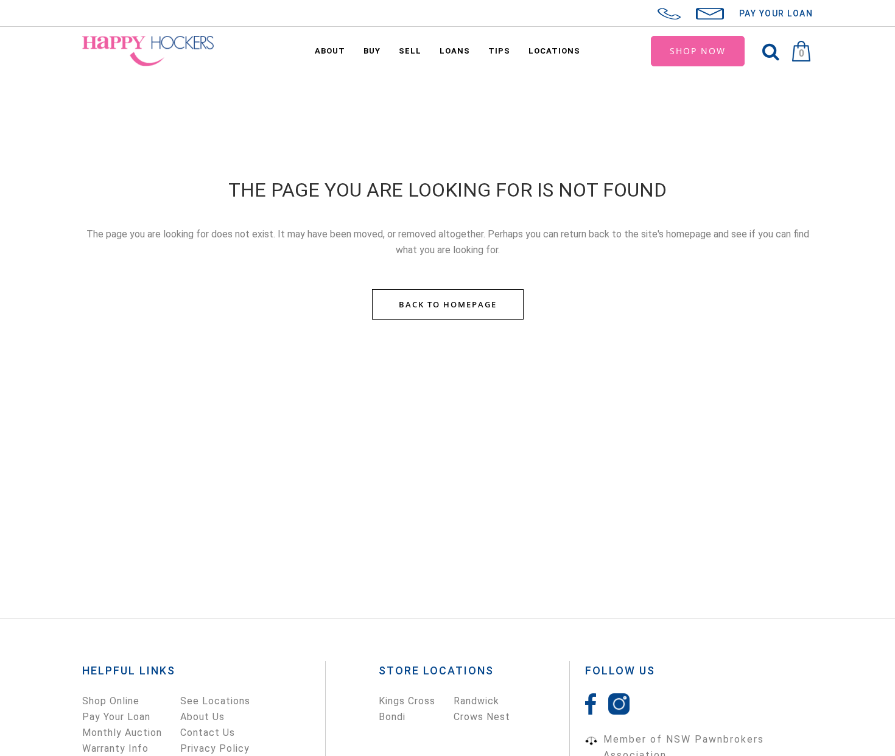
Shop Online (110, 701)
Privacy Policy (215, 748)
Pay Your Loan (116, 717)
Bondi (392, 717)
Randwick (476, 701)
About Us (202, 717)
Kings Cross (407, 701)
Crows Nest (482, 717)
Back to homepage (448, 304)
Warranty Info (115, 748)
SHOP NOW (698, 51)
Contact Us (207, 732)
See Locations (215, 701)
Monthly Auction (122, 732)
